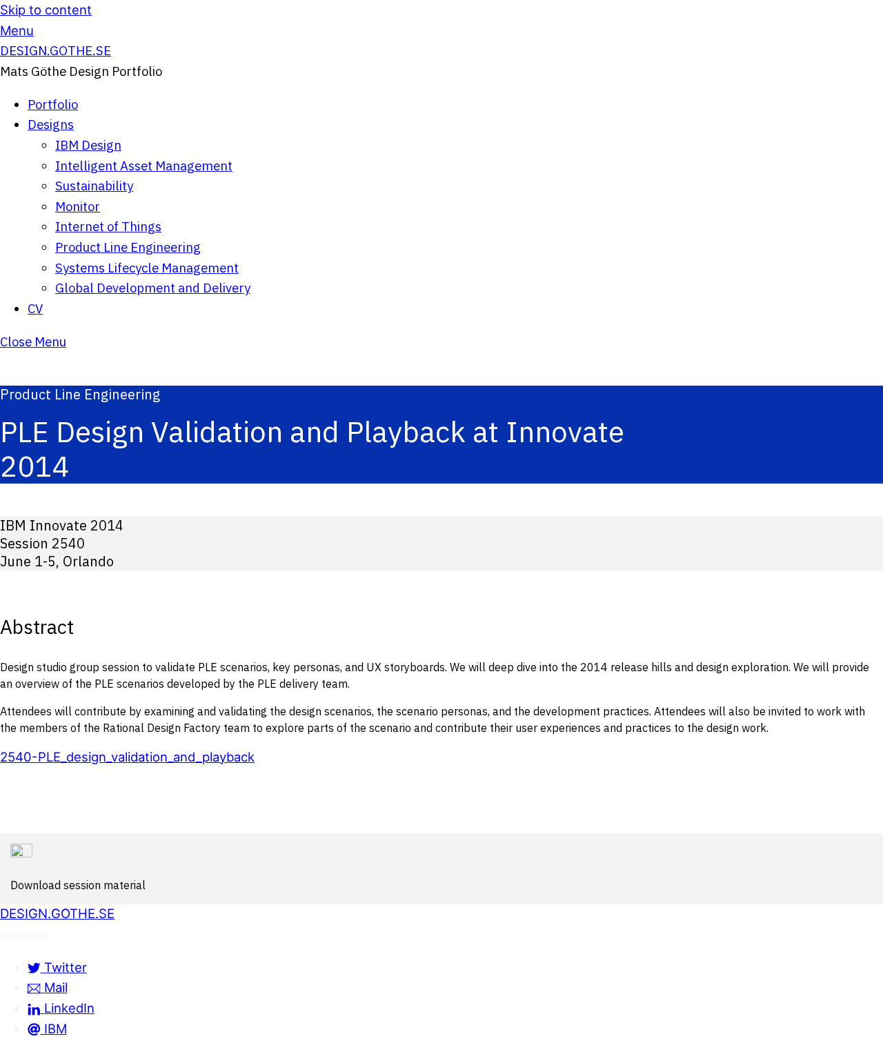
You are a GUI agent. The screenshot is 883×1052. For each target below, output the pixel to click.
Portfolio (53, 104)
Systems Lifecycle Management (147, 267)
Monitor (77, 206)
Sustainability (94, 185)
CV (35, 308)
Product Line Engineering (128, 247)
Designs (51, 124)
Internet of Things (108, 226)
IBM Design (88, 145)
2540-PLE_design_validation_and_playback (127, 756)
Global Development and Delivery (152, 287)
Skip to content (46, 9)
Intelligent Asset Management (143, 165)
